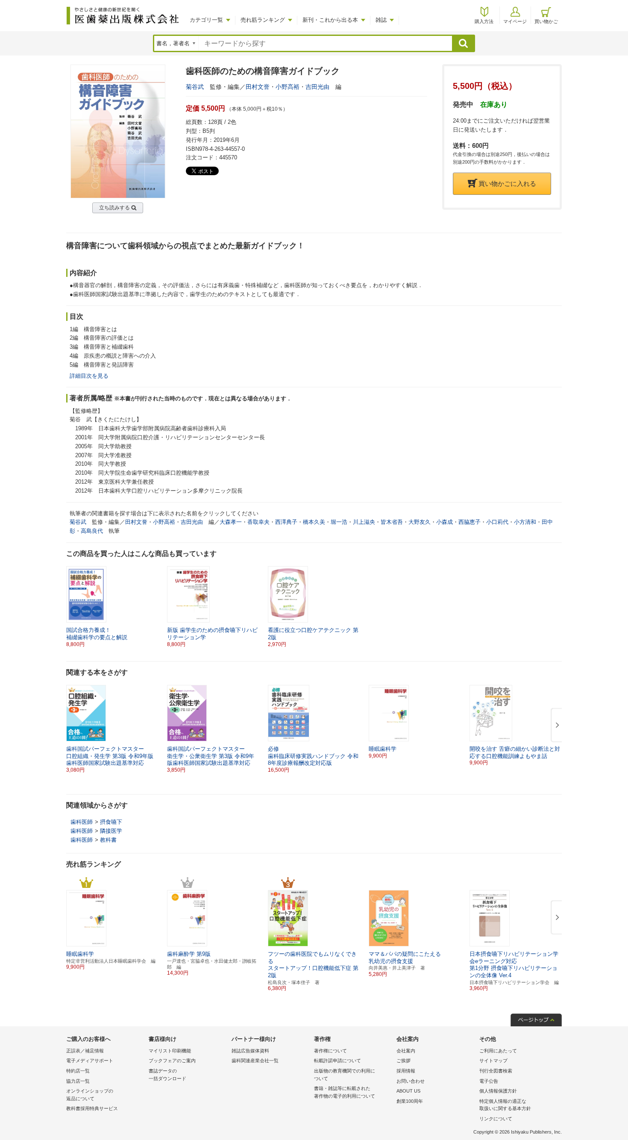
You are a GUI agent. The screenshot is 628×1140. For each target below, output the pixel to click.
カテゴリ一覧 (206, 20)
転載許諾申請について (337, 1060)
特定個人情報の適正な (505, 1105)
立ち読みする (114, 208)
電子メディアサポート (89, 1060)
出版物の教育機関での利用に (344, 1074)
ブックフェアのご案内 (172, 1060)
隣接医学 (111, 831)
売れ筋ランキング (263, 20)
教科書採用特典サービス (92, 1108)
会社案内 (405, 1050)
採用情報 (405, 1070)
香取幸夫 (258, 522)
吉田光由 (317, 86)
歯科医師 (81, 822)
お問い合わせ (410, 1081)
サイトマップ (493, 1060)
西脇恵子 (469, 522)
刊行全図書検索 (495, 1070)
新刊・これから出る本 (330, 20)
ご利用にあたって (498, 1050)
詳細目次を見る (89, 376)
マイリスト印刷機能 (170, 1050)
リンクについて (495, 1118)
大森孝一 (231, 522)
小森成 (444, 522)
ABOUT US (408, 1090)
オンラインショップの (89, 1094)
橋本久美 (314, 522)
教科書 (108, 840)
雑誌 (381, 20)
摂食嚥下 (111, 822)
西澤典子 (286, 522)
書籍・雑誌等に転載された (344, 1092)
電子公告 (488, 1081)
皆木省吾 (392, 522)
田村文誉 (258, 86)
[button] (556, 725)
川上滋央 (364, 522)
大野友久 (419, 522)
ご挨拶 (403, 1060)
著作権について (330, 1050)
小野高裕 (287, 86)
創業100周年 (409, 1101)
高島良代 (92, 531)
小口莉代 (497, 522)
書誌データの (167, 1074)
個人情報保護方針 (498, 1090)
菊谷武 (195, 86)
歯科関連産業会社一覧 (255, 1060)
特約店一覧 (78, 1070)
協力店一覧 (78, 1081)
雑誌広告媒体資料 (250, 1050)
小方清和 (525, 522)
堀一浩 (339, 522)
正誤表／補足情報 (85, 1050)
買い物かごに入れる (507, 183)
